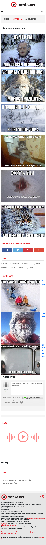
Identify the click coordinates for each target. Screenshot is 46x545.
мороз (5, 268)
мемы (31, 268)
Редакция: (4, 523)
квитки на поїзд (10, 483)
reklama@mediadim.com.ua (36, 518)
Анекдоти (30, 19)
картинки (15, 264)
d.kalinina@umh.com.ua (8, 525)
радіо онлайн (25, 480)
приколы (27, 264)
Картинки (17, 19)
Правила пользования (8, 532)
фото (5, 264)
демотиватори (9, 480)
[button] (37, 11)
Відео (7, 19)
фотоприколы (18, 268)
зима (38, 264)
